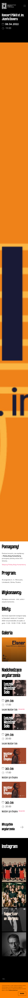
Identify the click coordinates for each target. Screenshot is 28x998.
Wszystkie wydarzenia (8, 827)
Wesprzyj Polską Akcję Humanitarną (14, 565)
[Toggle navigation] (24, 6)
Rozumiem (22, 993)
